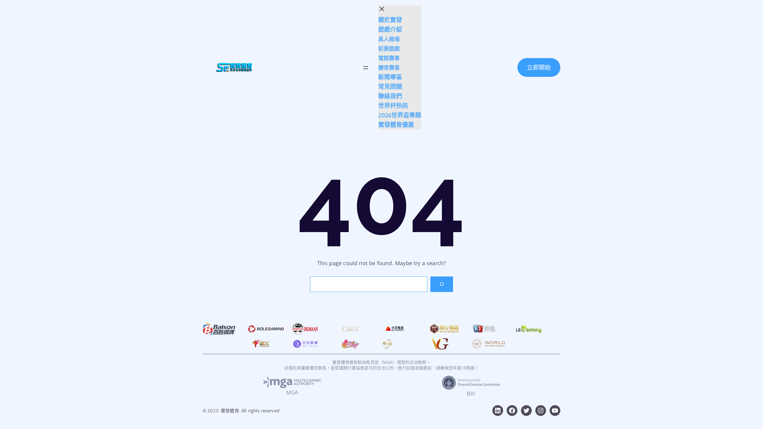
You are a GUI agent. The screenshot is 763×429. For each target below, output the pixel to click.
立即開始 (539, 67)
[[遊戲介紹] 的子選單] (404, 30)
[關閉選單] (381, 9)
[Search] (441, 284)
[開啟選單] (365, 67)
